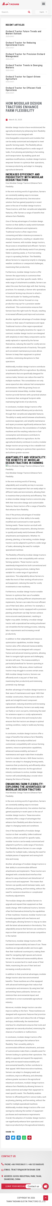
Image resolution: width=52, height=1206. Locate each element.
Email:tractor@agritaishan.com (22, 1169)
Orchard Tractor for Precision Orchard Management (25, 55)
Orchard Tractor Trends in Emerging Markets (24, 66)
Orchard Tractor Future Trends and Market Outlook (23, 32)
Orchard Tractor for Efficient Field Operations (23, 89)
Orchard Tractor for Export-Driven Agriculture (23, 77)
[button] (43, 3)
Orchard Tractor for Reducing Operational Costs (21, 43)
